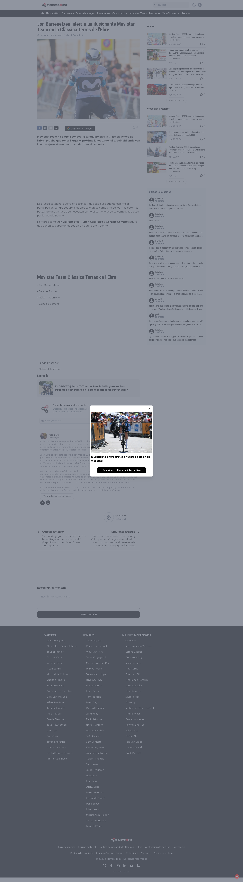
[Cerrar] (149, 408)
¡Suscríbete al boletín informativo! (121, 470)
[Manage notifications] (237, 876)
